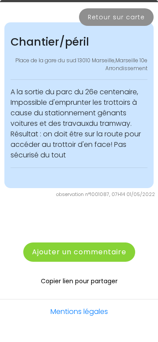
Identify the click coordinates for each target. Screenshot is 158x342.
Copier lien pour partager (79, 281)
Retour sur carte (116, 17)
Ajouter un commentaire (79, 252)
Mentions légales (79, 311)
